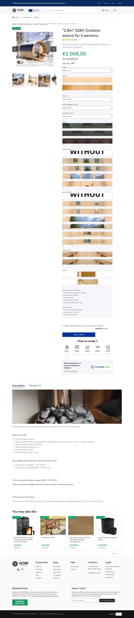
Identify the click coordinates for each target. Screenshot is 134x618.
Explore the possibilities (70, 371)
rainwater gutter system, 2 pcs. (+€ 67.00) (75, 292)
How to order (75, 566)
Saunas (35, 24)
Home (99, 3)
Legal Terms (109, 577)
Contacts (119, 3)
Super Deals (27, 17)
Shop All (16, 17)
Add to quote (79, 334)
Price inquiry (57, 569)
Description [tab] (18, 385)
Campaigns (57, 575)
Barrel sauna (43, 24)
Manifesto (39, 572)
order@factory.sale (94, 573)
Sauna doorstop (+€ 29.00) (71, 295)
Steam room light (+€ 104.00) (71, 312)
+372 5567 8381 (93, 566)
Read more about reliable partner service (45, 596)
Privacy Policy (109, 574)
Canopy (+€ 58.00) (69, 297)
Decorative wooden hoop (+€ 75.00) (73, 302)
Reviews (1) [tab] (35, 385)
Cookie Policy (109, 572)
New (37, 17)
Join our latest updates (107, 600)
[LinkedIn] (18, 569)
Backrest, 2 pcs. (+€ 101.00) (71, 300)
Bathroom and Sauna (24, 24)
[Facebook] (22, 569)
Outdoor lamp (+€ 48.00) (70, 314)
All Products (57, 566)
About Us (106, 3)
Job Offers (39, 569)
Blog (113, 3)
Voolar (61, 613)
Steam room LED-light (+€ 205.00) (73, 309)
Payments (56, 578)
